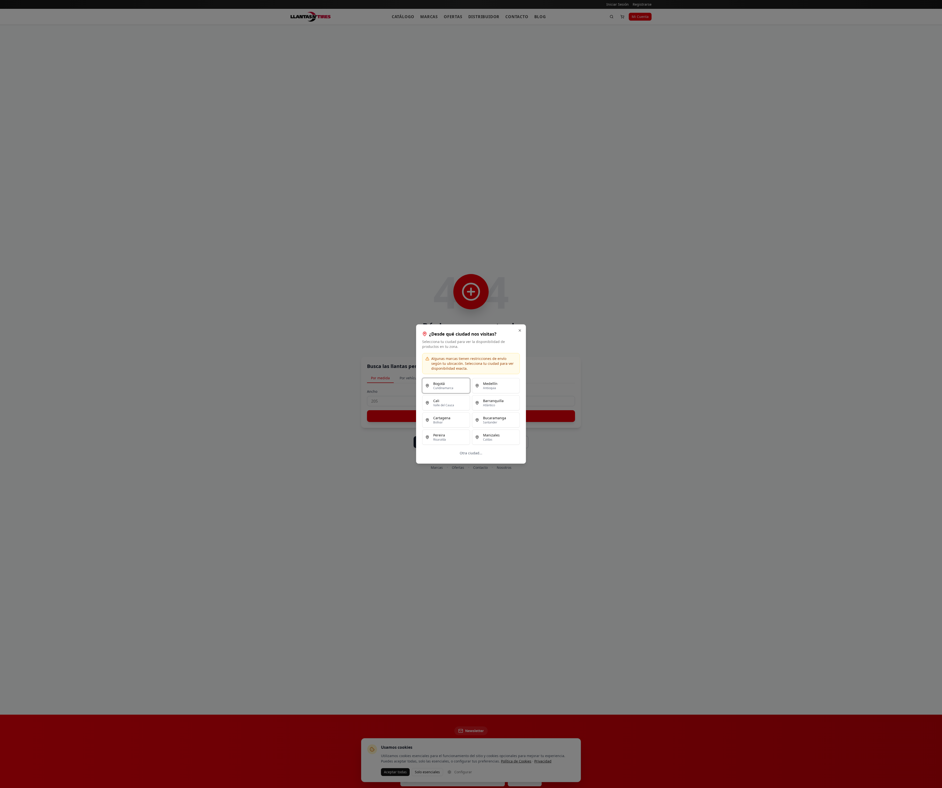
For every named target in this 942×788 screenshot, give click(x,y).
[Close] (520, 330)
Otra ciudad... (471, 453)
